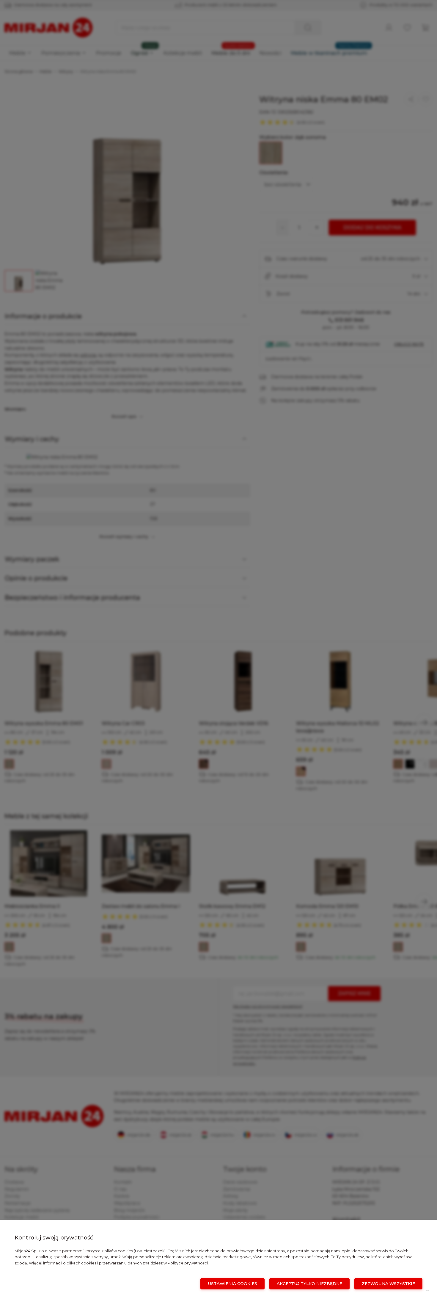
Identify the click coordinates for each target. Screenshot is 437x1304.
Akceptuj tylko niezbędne (309, 1283)
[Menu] (427, 1291)
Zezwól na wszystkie (388, 1283)
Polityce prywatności (188, 1263)
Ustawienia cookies (232, 1283)
